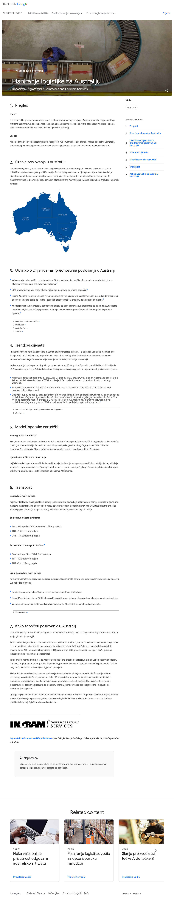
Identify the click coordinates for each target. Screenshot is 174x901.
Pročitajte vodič (22, 877)
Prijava (166, 13)
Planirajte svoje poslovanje (66, 13)
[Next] (155, 850)
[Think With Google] (15, 4)
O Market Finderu (36, 893)
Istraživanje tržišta (38, 13)
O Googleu (53, 893)
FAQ (86, 893)
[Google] (15, 893)
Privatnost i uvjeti (72, 893)
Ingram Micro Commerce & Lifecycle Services (32, 738)
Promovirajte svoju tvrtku (100, 13)
